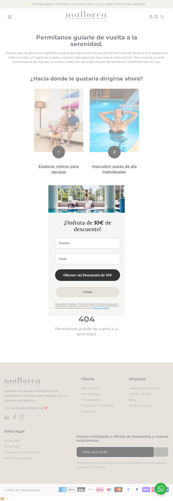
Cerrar (87, 292)
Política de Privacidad (100, 308)
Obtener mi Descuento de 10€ (87, 275)
